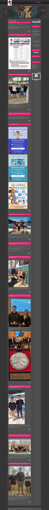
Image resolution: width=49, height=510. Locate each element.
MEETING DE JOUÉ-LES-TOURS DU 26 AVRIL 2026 (16, 214)
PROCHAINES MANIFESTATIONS (14, 124)
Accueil (13, 2)
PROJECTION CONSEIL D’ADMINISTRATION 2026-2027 (17, 34)
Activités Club (17, 2)
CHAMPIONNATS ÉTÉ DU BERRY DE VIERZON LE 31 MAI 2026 (37, 39)
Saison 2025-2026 (20, 24)
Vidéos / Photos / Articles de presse (30, 2)
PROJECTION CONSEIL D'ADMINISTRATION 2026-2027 (37, 37)
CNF (12, 508)
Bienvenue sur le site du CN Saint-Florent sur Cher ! (36, 0)
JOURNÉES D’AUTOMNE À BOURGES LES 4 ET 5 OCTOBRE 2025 (18, 463)
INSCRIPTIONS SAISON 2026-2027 (37, 33)
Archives (33, 52)
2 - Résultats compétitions (15, 126)
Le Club (24, 2)
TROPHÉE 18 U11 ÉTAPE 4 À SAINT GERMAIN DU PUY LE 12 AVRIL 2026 (37, 44)
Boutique (21, 2)
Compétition (17, 24)
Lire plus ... (29, 31)
